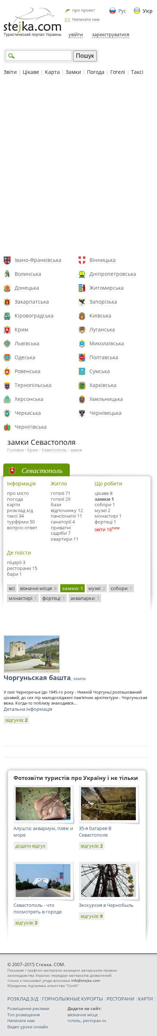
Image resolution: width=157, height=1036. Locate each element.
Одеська (25, 357)
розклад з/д (20, 510)
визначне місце (83, 1014)
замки (76, 450)
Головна (15, 450)
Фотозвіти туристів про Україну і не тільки (76, 777)
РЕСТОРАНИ (120, 998)
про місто (18, 493)
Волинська (28, 273)
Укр (148, 10)
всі (12, 588)
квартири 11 (64, 539)
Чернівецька (105, 412)
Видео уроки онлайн (27, 1026)
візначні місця (38, 588)
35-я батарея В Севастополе (95, 831)
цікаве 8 (103, 493)
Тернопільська (33, 385)
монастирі (23, 598)
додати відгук (30, 845)
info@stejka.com (85, 980)
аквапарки (84, 598)
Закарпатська (32, 301)
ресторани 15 (22, 568)
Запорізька (103, 301)
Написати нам (86, 19)
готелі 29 (60, 499)
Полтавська (103, 357)
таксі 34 (15, 516)
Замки (73, 71)
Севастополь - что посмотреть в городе (38, 908)
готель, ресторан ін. (87, 1020)
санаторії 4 (63, 521)
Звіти (10, 71)
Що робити (108, 483)
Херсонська (29, 398)
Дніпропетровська (112, 273)
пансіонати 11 (66, 516)
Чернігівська (31, 426)
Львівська (27, 343)
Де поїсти (19, 552)
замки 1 (104, 499)
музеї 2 (102, 510)
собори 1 (105, 504)
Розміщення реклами (28, 1008)
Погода (95, 71)
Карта (52, 71)
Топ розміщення (23, 1014)
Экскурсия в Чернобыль (106, 905)
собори (121, 588)
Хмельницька (106, 398)
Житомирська (106, 287)
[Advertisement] (78, 166)
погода (15, 499)
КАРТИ (145, 998)
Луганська (102, 329)
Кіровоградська (34, 315)
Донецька (27, 287)
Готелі (117, 71)
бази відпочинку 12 (67, 507)
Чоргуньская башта (45, 677)
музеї (96, 588)
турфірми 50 (21, 521)
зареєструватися (110, 34)
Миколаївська (106, 343)
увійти (76, 34)
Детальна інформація (28, 709)
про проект (83, 10)
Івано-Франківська (38, 259)
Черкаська (28, 412)
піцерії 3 (16, 562)
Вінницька (102, 259)
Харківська (102, 385)
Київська (100, 315)
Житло (59, 483)
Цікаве (31, 71)
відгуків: (16, 720)
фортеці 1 (105, 521)
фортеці (53, 598)
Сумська (99, 371)
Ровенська (28, 371)
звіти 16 (103, 529)
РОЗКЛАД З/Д (22, 998)
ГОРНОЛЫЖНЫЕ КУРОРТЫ (72, 998)
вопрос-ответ (22, 527)
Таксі (137, 71)
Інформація (21, 483)
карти (13, 504)
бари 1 (14, 574)
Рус (122, 10)
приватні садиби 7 (61, 530)
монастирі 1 (108, 516)
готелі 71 (60, 493)
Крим (21, 329)
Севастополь (54, 450)
